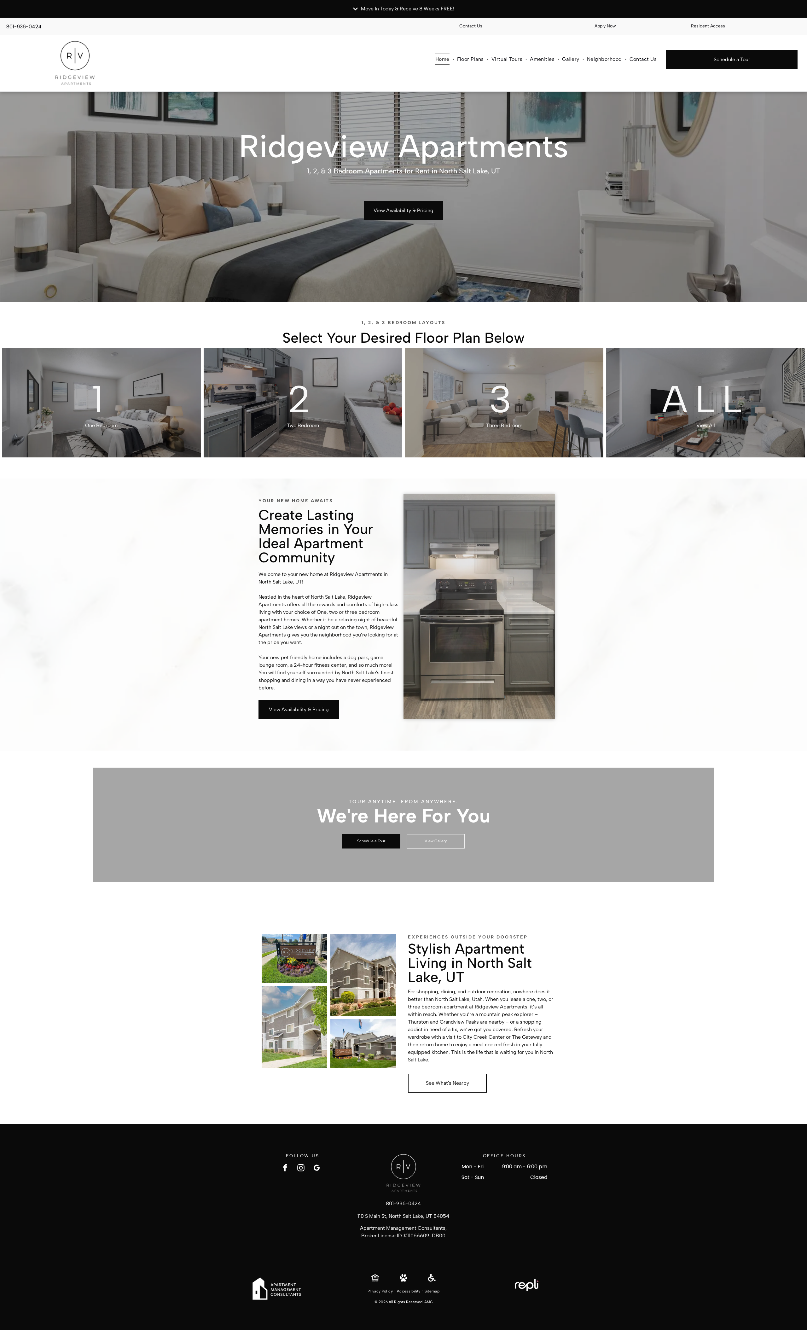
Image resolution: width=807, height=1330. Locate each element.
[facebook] (285, 1168)
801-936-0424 (24, 26)
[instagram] (300, 1168)
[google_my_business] (316, 1168)
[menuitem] (443, 59)
